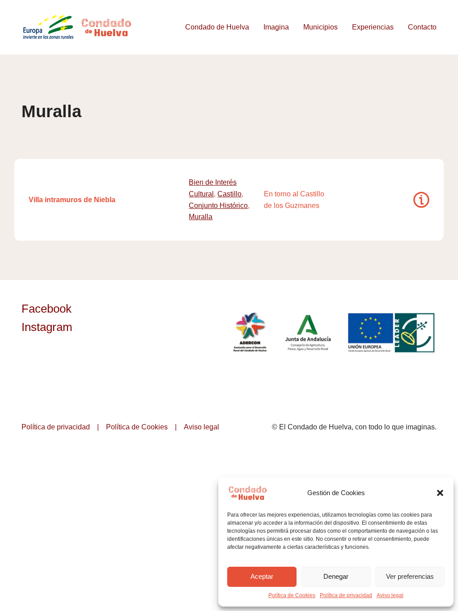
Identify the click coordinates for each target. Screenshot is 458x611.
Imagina (276, 27)
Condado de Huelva (217, 27)
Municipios (320, 27)
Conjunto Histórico (218, 205)
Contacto (422, 27)
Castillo (229, 194)
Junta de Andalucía (309, 332)
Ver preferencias (410, 576)
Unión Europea (392, 332)
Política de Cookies (291, 595)
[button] (440, 492)
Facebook (46, 308)
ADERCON (250, 332)
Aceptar (261, 576)
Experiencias (373, 27)
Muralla (200, 217)
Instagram (46, 327)
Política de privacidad (346, 595)
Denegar (335, 576)
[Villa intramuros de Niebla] (421, 199)
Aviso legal (390, 595)
